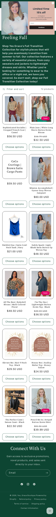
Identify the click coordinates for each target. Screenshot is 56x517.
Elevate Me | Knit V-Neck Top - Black (15, 363)
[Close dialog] (53, 3)
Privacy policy (40, 499)
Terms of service (21, 504)
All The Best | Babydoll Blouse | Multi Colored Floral (14, 304)
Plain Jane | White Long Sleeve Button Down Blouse (41, 130)
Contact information (29, 508)
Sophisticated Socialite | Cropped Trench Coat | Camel (15, 130)
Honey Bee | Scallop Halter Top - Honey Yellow (41, 365)
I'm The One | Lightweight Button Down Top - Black (41, 304)
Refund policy (25, 499)
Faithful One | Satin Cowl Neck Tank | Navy (14, 246)
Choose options (14, 147)
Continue (41, 27)
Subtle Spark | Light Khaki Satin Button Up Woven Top (41, 247)
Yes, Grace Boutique (26, 495)
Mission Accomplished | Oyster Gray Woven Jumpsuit (41, 190)
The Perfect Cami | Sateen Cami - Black (14, 421)
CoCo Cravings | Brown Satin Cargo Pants (15, 166)
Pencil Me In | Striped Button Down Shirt (41, 421)
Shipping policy (38, 504)
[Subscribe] (47, 472)
